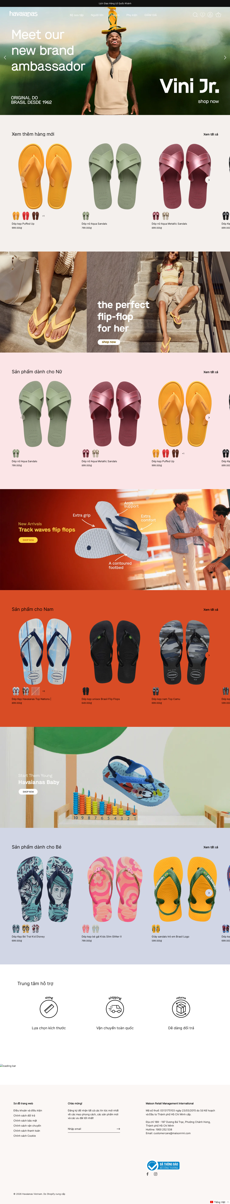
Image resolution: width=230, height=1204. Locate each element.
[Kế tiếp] (225, 57)
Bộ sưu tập (77, 15)
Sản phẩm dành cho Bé (36, 847)
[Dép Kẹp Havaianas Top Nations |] (45, 651)
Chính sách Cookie (24, 1135)
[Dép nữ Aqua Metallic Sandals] (185, 176)
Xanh (16, 929)
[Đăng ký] (118, 1129)
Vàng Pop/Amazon (156, 929)
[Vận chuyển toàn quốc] (115, 1007)
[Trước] (5, 57)
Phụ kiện (131, 15)
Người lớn (97, 15)
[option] (115, 57)
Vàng (26, 929)
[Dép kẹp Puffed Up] (45, 176)
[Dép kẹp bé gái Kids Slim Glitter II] (115, 889)
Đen (86, 691)
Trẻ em (115, 15)
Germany (26, 691)
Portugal (35, 691)
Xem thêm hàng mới (33, 134)
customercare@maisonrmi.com (172, 1133)
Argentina (16, 691)
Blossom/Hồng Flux (86, 929)
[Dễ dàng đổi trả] (181, 1007)
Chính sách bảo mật (25, 1120)
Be (165, 216)
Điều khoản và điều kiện (27, 1110)
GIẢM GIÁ (150, 15)
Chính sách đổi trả (24, 1115)
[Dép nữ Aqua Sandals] (115, 176)
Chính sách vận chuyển (27, 1125)
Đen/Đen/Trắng (156, 691)
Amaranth (156, 216)
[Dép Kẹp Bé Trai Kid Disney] (45, 889)
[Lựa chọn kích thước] (48, 1007)
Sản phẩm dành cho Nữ (37, 371)
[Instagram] (155, 1173)
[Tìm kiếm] (195, 15)
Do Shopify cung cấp (54, 1194)
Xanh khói (86, 216)
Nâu (35, 216)
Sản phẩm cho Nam (32, 609)
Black (226, 216)
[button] (21, 180)
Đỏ (35, 929)
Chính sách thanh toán (26, 1130)
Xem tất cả (211, 134)
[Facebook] (147, 1173)
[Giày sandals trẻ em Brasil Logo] (185, 889)
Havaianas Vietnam (32, 1194)
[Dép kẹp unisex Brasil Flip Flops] (115, 651)
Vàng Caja (16, 216)
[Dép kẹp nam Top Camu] (185, 651)
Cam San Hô (26, 216)
